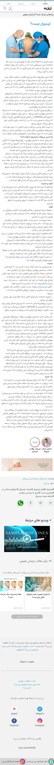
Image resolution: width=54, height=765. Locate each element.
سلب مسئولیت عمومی (27, 681)
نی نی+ (46, 483)
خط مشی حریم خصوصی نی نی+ (27, 684)
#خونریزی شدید (47, 493)
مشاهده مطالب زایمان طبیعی (27, 616)
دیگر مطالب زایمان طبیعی (34, 561)
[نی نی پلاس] (47, 9)
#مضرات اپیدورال (26, 489)
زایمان (32, 61)
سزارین (26, 257)
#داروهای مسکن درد (10, 489)
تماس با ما (27, 688)
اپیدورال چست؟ (40, 24)
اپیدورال (49, 103)
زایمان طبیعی (45, 608)
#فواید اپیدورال (40, 489)
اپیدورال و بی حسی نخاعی (27, 547)
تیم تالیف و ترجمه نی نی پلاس (34, 478)
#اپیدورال (50, 489)
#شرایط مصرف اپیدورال (44, 496)
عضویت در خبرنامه (27, 661)
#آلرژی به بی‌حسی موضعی (29, 493)
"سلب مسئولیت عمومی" (25, 646)
